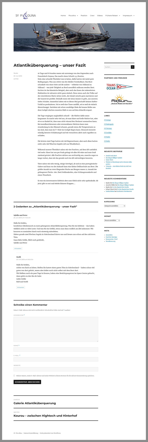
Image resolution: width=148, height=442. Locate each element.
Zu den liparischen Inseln (120, 187)
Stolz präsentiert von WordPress (50, 433)
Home (63, 16)
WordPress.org (110, 241)
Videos (100, 16)
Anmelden (109, 235)
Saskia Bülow (110, 191)
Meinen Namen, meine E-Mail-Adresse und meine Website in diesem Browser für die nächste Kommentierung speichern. (55, 376)
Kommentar (19, 315)
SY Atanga (107, 120)
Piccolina (72, 16)
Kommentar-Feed (111, 239)
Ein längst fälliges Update (114, 158)
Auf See (16, 79)
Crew (92, 16)
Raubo (16, 73)
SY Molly (107, 141)
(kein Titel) (109, 160)
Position (84, 16)
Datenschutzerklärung (31, 433)
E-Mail (17, 355)
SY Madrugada (108, 124)
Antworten (17, 248)
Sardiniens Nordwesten (124, 191)
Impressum (127, 16)
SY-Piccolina (18, 433)
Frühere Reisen (111, 16)
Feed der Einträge (111, 237)
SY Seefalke (107, 133)
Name (16, 345)
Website (17, 365)
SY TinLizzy (108, 128)
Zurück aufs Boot (111, 156)
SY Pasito (107, 137)
